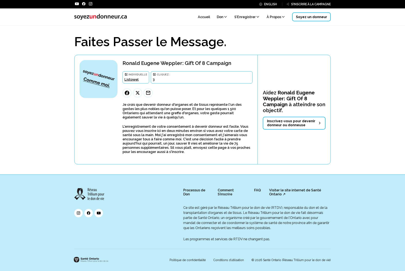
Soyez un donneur (311, 17)
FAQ (257, 190)
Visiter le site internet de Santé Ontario (295, 192)
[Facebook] (127, 93)
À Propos (274, 17)
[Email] (148, 93)
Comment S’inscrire (226, 192)
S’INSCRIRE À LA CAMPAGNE (311, 4)
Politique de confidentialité (188, 260)
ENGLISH (270, 4)
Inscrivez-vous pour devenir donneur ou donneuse (291, 123)
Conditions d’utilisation (228, 260)
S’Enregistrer (245, 17)
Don (220, 17)
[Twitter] (137, 93)
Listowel (131, 80)
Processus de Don (194, 192)
